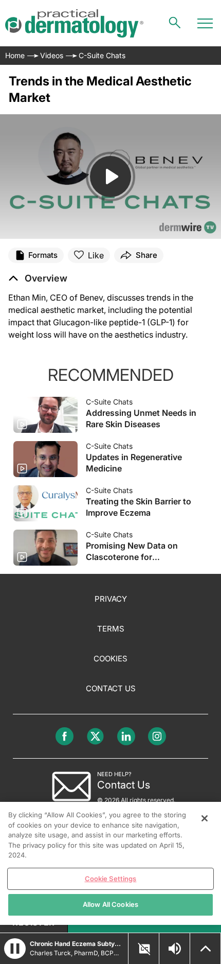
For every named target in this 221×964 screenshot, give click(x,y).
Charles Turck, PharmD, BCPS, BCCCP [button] (76, 953)
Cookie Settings (111, 878)
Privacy (111, 599)
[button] (37, 278)
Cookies (110, 658)
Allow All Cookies (110, 904)
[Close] (204, 818)
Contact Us (111, 688)
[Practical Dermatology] (74, 23)
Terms (110, 629)
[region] (110, 863)
